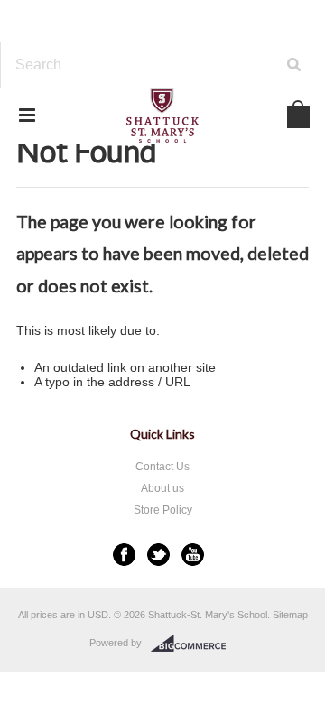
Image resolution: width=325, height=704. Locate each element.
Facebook (124, 554)
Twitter (158, 554)
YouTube (192, 554)
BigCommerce (194, 643)
